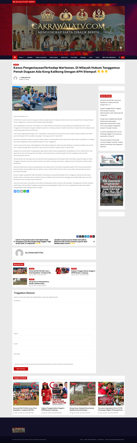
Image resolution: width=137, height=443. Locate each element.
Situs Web (17, 354)
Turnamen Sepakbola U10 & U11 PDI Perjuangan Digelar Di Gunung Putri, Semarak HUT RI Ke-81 (111, 134)
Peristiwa (83, 57)
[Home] (14, 57)
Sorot (90, 57)
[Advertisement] (54, 214)
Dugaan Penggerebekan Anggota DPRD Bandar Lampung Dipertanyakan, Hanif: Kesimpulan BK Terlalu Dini (54, 411)
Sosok (97, 57)
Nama (16, 334)
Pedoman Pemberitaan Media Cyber (114, 439)
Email (16, 344)
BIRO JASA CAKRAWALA (109, 57)
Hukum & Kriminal (41, 57)
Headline (29, 57)
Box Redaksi (101, 439)
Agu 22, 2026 (32, 275)
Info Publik (74, 57)
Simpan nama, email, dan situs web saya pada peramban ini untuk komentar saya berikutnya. (44, 364)
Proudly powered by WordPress (20, 439)
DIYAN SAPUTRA (25, 77)
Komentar (17, 301)
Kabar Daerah (54, 57)
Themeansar (42, 439)
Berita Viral (64, 57)
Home (21, 57)
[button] (119, 57)
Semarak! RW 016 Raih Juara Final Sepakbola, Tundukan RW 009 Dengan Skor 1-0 (40, 273)
